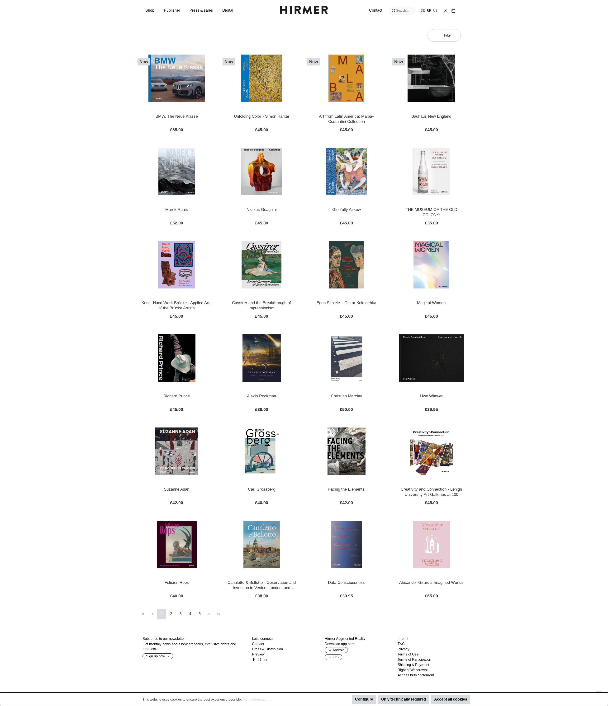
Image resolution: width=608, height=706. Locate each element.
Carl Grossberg (261, 489)
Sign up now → (158, 656)
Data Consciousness (346, 582)
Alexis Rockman (261, 396)
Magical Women (431, 303)
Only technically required (403, 699)
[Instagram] (259, 659)
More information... (257, 699)
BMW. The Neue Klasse (177, 116)
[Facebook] (253, 659)
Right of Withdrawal (413, 670)
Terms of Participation (414, 659)
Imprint (403, 638)
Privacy (403, 649)
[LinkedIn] (265, 659)
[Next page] (209, 614)
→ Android (336, 650)
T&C (401, 644)
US (435, 10)
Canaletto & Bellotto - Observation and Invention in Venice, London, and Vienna (262, 585)
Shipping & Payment (413, 665)
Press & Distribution (267, 649)
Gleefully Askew (346, 209)
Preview (258, 654)
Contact (258, 644)
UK (429, 10)
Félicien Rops (177, 582)
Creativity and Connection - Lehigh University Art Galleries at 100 (431, 492)
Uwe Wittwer (431, 396)
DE (423, 10)
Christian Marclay (346, 396)
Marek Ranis (176, 209)
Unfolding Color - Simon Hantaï (261, 116)
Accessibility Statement (416, 675)
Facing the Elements (346, 489)
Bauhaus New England (431, 116)
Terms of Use (408, 654)
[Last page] (218, 614)
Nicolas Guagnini (262, 209)
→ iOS (333, 657)
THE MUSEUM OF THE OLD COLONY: (431, 212)
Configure (364, 699)
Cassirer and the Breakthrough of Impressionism (261, 305)
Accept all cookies (450, 699)
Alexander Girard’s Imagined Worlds (431, 582)
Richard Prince (176, 396)
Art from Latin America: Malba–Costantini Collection (346, 119)
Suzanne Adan (176, 489)
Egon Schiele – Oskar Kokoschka (346, 303)
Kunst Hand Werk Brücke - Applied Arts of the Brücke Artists (177, 305)
